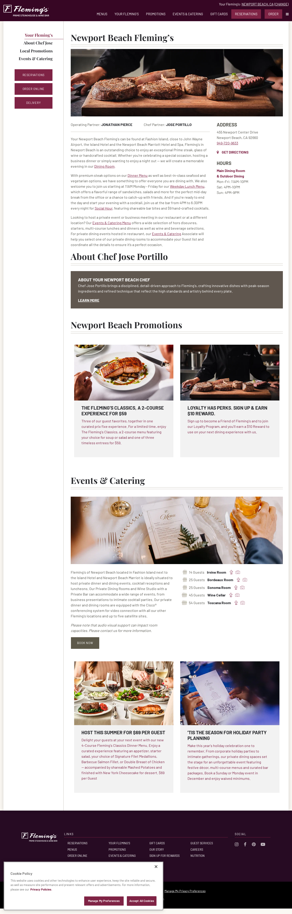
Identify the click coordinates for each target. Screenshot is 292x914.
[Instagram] (236, 844)
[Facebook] (245, 844)
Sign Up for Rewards (164, 856)
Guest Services (201, 843)
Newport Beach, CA (258, 4)
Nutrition (197, 856)
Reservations (246, 14)
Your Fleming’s (39, 35)
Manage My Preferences (104, 901)
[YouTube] (263, 844)
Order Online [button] (34, 89)
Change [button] (281, 4)
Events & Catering (36, 58)
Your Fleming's (127, 14)
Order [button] (273, 14)
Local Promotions (36, 50)
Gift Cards (219, 14)
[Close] (156, 867)
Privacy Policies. (41, 889)
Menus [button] (102, 14)
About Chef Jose (38, 42)
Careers (196, 849)
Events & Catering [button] (188, 14)
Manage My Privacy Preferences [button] (185, 891)
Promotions (155, 14)
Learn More (88, 300)
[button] (285, 14)
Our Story (156, 849)
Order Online (77, 856)
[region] (83, 886)
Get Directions (235, 152)
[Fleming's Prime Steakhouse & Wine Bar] (26, 10)
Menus (72, 849)
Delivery (33, 103)
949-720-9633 (227, 143)
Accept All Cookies (141, 901)
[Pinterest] (254, 844)
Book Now (85, 643)
